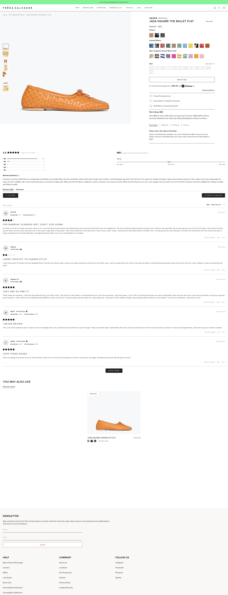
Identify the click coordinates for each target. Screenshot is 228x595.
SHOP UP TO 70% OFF (122, 2)
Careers (62, 577)
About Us (63, 562)
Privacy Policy (65, 582)
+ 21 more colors (103, 441)
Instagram (119, 562)
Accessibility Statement (12, 592)
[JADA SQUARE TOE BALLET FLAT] (114, 412)
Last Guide (7, 577)
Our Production (65, 572)
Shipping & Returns (208, 90)
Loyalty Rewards (66, 587)
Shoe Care (7, 582)
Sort (208, 204)
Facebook (119, 567)
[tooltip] (18, 175)
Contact (6, 567)
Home (5, 15)
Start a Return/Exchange (13, 562)
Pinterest (119, 572)
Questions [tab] (20, 190)
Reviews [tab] (8, 190)
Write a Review (216, 196)
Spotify (118, 577)
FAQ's (5, 572)
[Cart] (223, 7)
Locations (63, 567)
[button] (182, 18)
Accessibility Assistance (13, 587)
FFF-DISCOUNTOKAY (17, 15)
